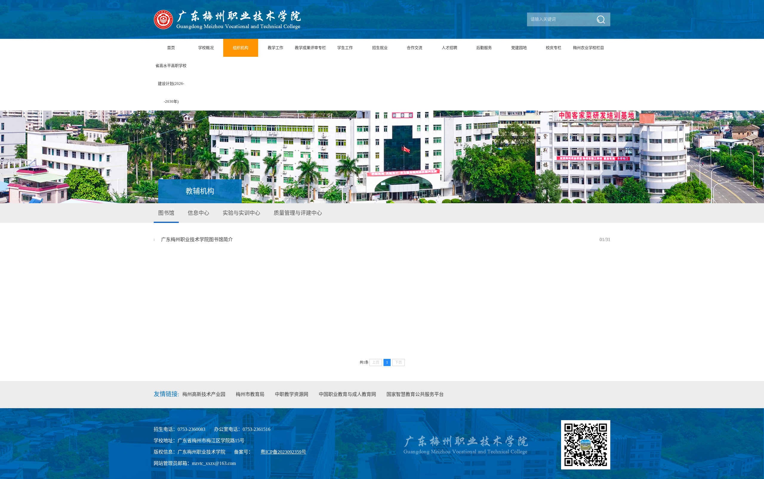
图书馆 (166, 213)
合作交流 (414, 47)
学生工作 (345, 47)
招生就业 (380, 47)
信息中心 (198, 213)
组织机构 (240, 47)
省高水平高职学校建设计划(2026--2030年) (171, 83)
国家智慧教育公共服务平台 (415, 394)
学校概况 (206, 47)
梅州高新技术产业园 (203, 394)
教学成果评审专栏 (310, 47)
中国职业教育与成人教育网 (347, 394)
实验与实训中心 (241, 213)
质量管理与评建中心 (298, 213)
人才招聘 (449, 47)
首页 (171, 47)
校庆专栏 (553, 47)
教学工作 (275, 47)
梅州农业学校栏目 (588, 47)
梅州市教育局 (250, 394)
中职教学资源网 (291, 394)
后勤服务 (484, 47)
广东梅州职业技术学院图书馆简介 (385, 239)
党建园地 (519, 47)
